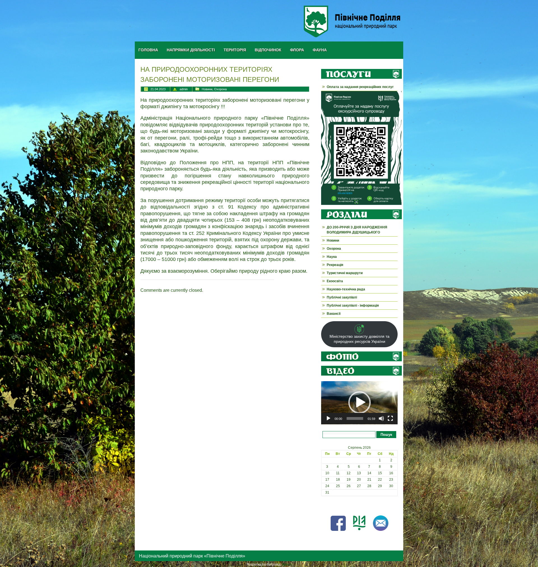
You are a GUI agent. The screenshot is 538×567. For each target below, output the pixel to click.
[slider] (355, 418)
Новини (207, 89)
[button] (359, 402)
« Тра (325, 505)
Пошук (386, 434)
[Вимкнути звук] (381, 418)
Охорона (220, 89)
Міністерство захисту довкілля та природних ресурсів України (359, 339)
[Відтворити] (328, 418)
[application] (359, 402)
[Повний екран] (390, 418)
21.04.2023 (158, 89)
